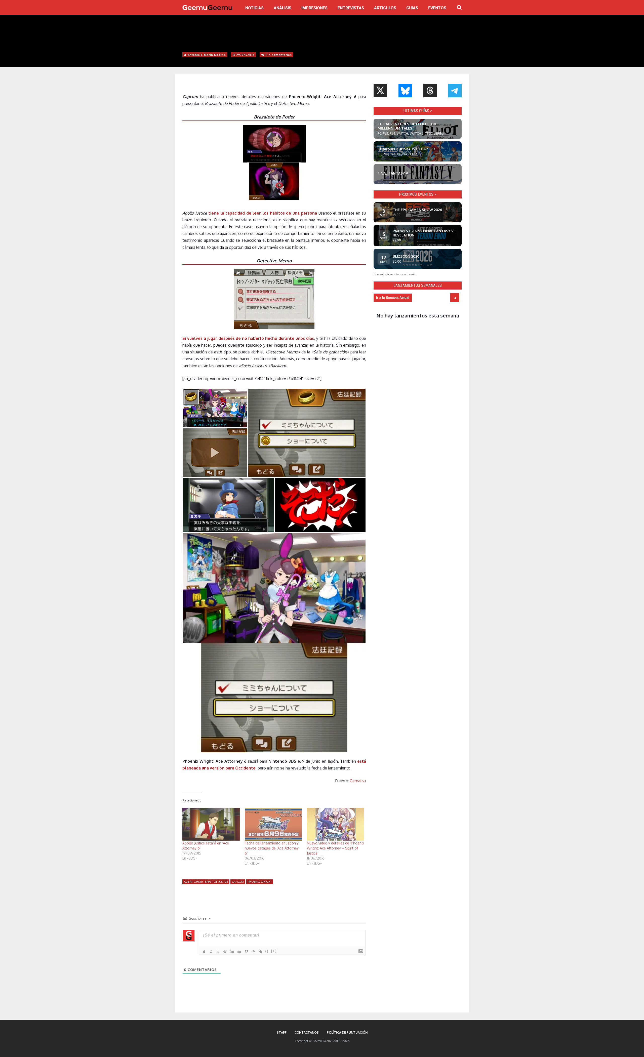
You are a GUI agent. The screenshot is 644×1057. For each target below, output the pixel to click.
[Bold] (204, 951)
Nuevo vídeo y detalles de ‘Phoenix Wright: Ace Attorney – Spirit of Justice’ (335, 848)
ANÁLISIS (282, 8)
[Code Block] (253, 951)
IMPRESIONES (314, 8)
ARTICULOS (385, 8)
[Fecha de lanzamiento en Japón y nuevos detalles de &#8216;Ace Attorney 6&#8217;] (273, 824)
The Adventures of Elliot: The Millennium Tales (407, 126)
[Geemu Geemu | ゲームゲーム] (207, 7)
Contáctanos (307, 1032)
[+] (274, 951)
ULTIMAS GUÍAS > (418, 110)
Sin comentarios (279, 55)
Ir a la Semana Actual (392, 298)
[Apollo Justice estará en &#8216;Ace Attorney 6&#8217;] (211, 824)
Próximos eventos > (417, 194)
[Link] (260, 951)
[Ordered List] (232, 951)
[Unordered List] (239, 951)
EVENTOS (437, 8)
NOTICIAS (254, 8)
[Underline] (218, 951)
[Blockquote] (246, 951)
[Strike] (225, 951)
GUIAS (412, 8)
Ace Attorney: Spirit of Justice (206, 881)
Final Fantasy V (393, 173)
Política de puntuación (347, 1032)
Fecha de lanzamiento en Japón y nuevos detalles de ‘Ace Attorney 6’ (272, 848)
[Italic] (211, 951)
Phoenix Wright (260, 881)
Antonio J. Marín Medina (207, 55)
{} (267, 951)
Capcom (238, 881)
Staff (282, 1032)
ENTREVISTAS (351, 8)
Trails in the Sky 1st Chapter (406, 149)
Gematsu (358, 780)
